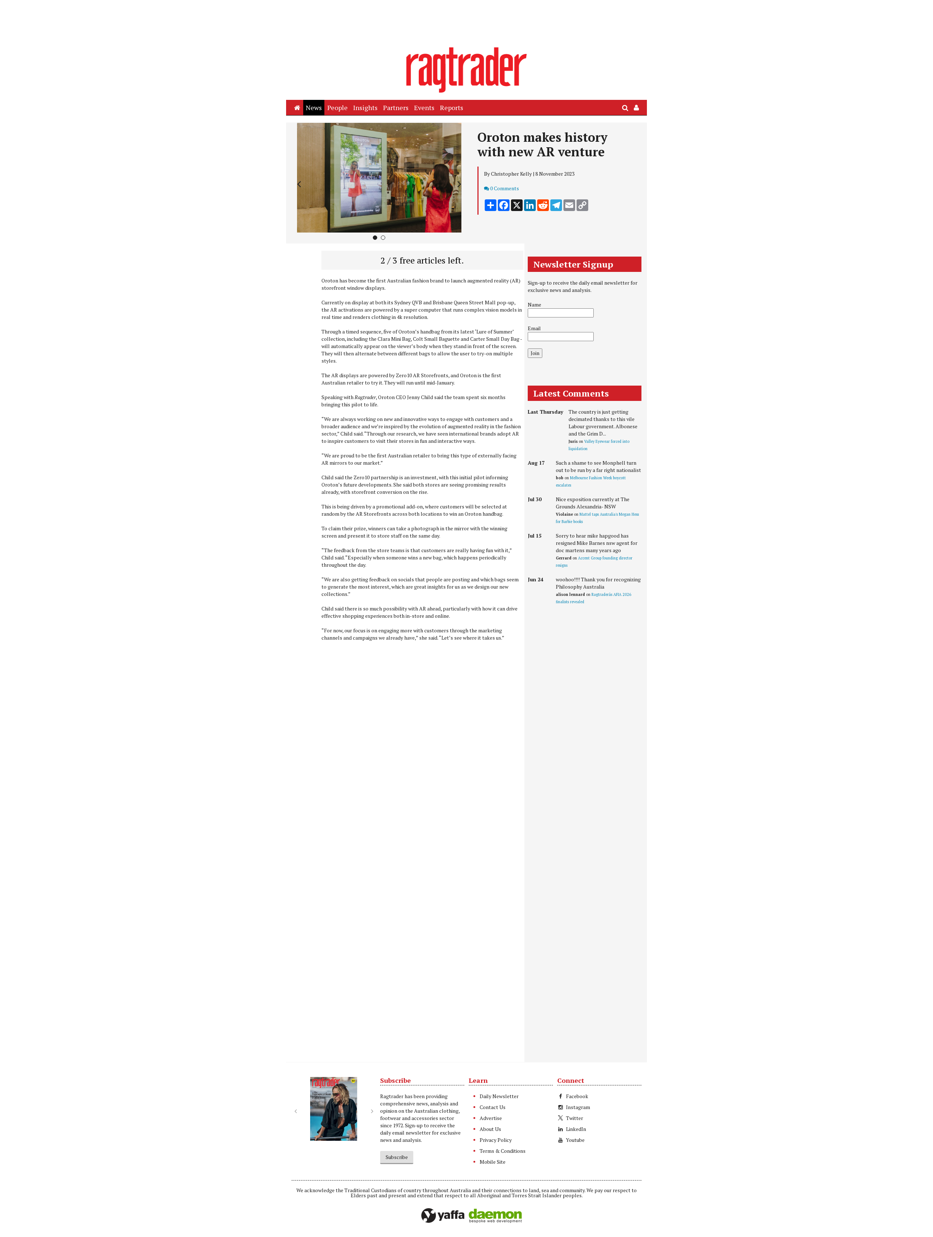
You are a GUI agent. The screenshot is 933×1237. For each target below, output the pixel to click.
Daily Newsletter (499, 1096)
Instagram (578, 1107)
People (337, 107)
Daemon (495, 1216)
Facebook (577, 1096)
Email (534, 328)
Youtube (575, 1139)
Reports (451, 107)
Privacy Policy (496, 1139)
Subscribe (397, 1157)
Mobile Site (492, 1161)
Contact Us (492, 1107)
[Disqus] (407, 767)
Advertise (491, 1118)
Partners (396, 107)
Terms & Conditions (503, 1150)
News (314, 107)
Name (534, 304)
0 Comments (504, 188)
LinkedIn (576, 1128)
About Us (490, 1128)
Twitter (574, 1118)
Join (535, 353)
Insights (365, 107)
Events (424, 107)
